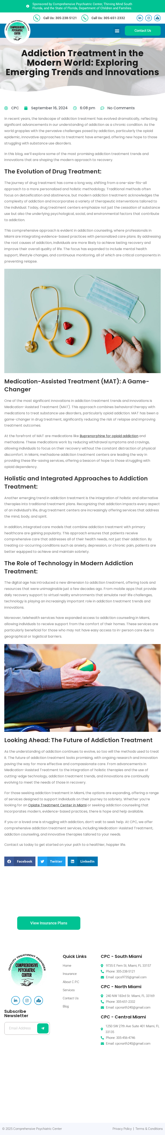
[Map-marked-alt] (157, 18)
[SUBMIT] (43, 1028)
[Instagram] (148, 18)
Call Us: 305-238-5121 (60, 18)
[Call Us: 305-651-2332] (84, 18)
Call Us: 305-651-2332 (108, 18)
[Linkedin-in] (140, 18)
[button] (117, 30)
